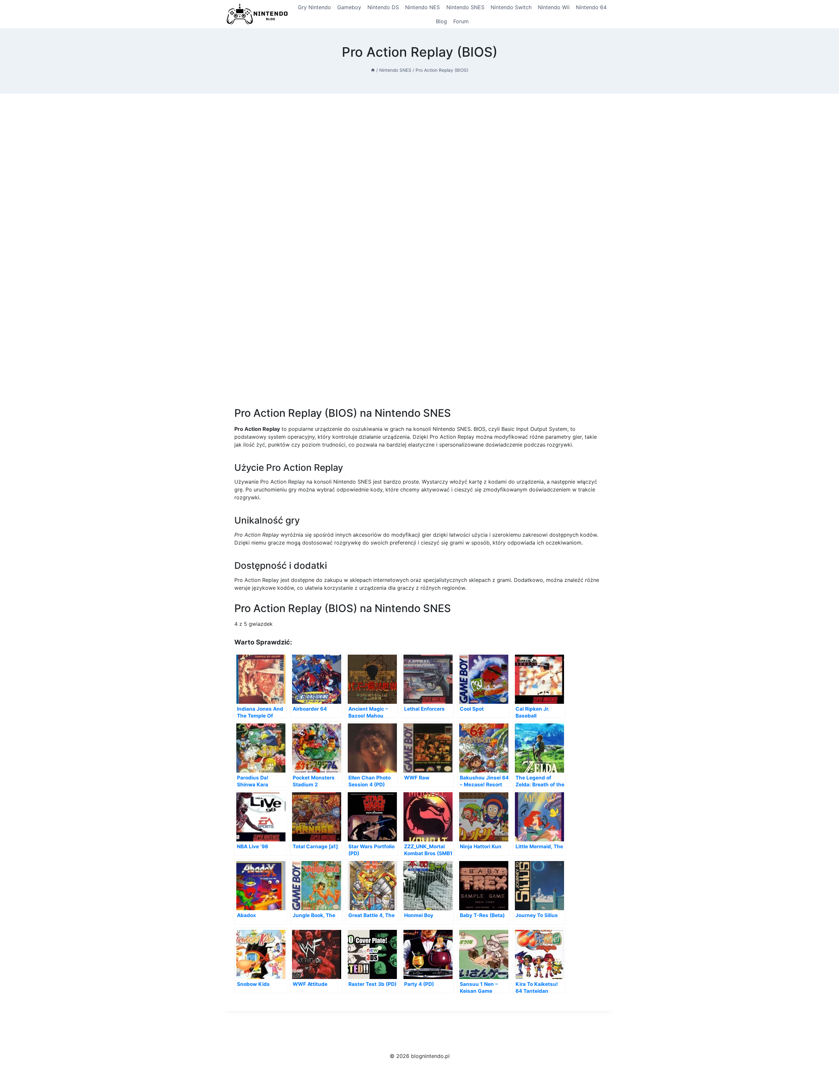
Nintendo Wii (554, 7)
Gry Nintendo (314, 7)
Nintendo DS (383, 7)
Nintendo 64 (591, 7)
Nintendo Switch (511, 7)
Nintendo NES (422, 7)
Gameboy (349, 7)
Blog (441, 21)
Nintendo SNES (465, 7)
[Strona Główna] (373, 70)
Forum (461, 21)
